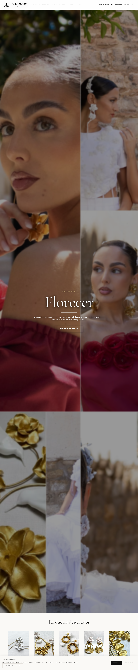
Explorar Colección (69, 329)
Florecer (36, 5)
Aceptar (116, 663)
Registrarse (116, 5)
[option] (18, 645)
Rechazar (129, 663)
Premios (65, 5)
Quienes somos (76, 5)
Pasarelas (56, 5)
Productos (46, 5)
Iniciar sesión (104, 5)
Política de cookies (12, 665)
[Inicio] (16, 4)
